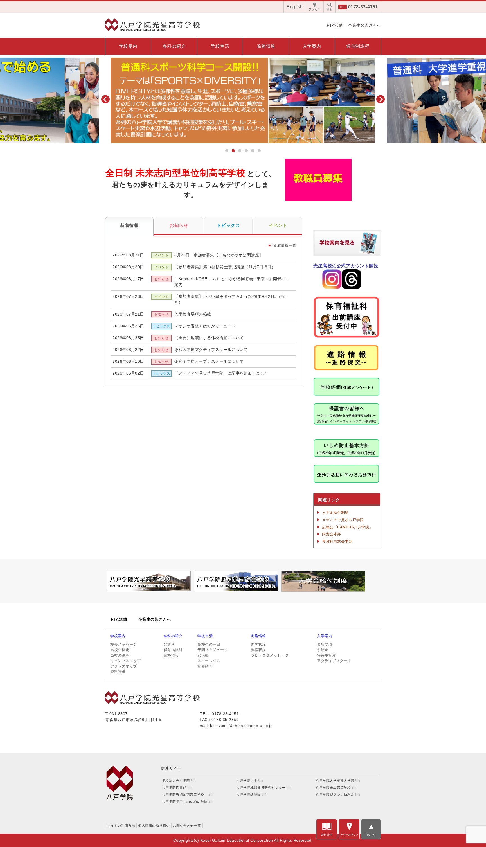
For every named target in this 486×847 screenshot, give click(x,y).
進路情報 (266, 46)
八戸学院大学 (246, 781)
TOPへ (371, 834)
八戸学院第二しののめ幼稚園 (185, 802)
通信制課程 (358, 46)
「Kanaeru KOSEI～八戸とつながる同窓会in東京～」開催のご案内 (231, 281)
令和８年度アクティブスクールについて (211, 349)
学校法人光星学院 (176, 781)
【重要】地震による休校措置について (209, 337)
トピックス (228, 225)
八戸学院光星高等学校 (333, 788)
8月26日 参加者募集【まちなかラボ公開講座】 (218, 255)
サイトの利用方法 (121, 826)
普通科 (169, 644)
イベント (278, 225)
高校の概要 (119, 650)
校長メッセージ (123, 644)
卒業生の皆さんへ (364, 25)
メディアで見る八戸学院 (343, 520)
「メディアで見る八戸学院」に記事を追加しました (221, 373)
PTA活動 (335, 25)
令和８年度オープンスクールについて (209, 361)
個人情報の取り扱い (154, 826)
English (295, 6)
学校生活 (220, 46)
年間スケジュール (212, 650)
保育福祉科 (173, 650)
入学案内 (312, 46)
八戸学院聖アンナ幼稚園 (335, 795)
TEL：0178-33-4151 (219, 713)
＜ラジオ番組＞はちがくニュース (205, 326)
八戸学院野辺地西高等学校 (185, 795)
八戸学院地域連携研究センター (260, 788)
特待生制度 (326, 655)
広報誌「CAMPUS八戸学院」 (347, 527)
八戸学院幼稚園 (248, 795)
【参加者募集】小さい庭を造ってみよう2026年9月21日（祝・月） (231, 299)
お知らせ (179, 225)
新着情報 (129, 225)
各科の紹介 (174, 46)
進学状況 (258, 644)
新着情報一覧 (284, 246)
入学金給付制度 (335, 512)
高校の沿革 (119, 655)
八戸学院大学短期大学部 (335, 781)
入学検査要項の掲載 (192, 314)
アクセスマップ (123, 666)
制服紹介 (205, 666)
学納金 (322, 650)
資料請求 (117, 672)
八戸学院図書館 (174, 788)
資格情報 (171, 655)
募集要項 (324, 644)
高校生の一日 (208, 644)
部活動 (203, 655)
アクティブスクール (334, 661)
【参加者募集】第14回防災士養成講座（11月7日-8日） (224, 267)
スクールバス (208, 661)
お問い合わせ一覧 (187, 826)
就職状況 (258, 650)
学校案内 (128, 46)
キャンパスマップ (125, 661)
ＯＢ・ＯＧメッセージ (270, 655)
